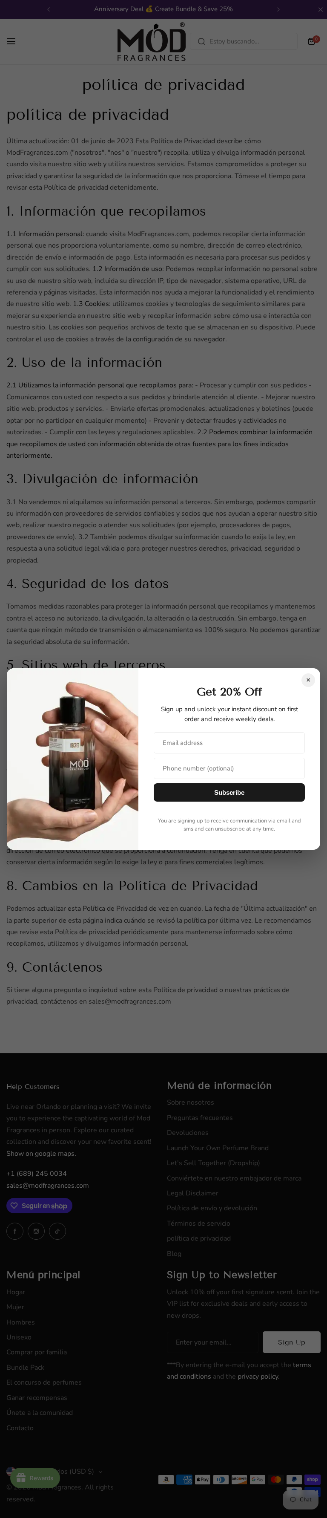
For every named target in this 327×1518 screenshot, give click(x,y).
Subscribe (229, 792)
